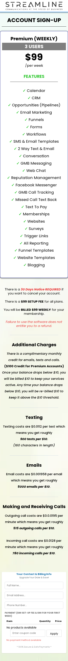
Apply (54, 634)
